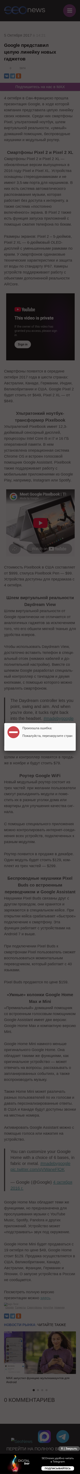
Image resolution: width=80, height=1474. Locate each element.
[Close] (76, 723)
